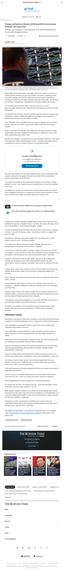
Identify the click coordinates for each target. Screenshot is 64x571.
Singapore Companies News (39, 487)
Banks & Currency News (23, 487)
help (19, 563)
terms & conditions (34, 563)
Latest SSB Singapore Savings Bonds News (44, 491)
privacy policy (25, 563)
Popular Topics (10, 487)
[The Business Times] (31, 2)
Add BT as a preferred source (50, 36)
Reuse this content (42, 426)
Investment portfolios (12, 420)
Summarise (11, 36)
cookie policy (43, 563)
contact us (14, 563)
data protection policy (53, 563)
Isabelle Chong (9, 42)
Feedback (55, 426)
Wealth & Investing (26, 420)
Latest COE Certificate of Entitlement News (16, 494)
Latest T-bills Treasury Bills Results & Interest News (18, 491)
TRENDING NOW (10, 454)
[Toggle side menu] (2, 2)
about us (8, 563)
